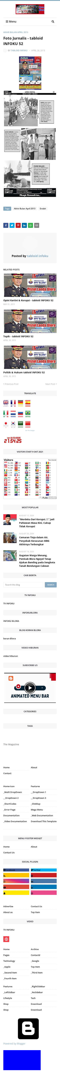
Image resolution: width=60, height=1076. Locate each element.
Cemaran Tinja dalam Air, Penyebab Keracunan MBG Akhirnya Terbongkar (34, 541)
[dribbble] (44, 892)
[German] (21, 405)
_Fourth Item (9, 978)
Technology (9, 960)
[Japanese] (6, 426)
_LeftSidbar (9, 992)
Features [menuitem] (35, 786)
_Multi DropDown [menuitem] (12, 792)
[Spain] (28, 405)
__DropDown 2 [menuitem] (10, 797)
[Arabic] (21, 426)
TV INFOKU (8, 603)
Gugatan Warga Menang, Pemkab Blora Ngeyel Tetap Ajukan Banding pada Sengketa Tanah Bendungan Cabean (37, 560)
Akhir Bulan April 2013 (15, 32)
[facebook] (16, 870)
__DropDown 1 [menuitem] (38, 792)
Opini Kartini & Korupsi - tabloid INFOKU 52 (28, 300)
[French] (14, 405)
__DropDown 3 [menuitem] (38, 797)
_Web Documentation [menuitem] (42, 815)
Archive (35, 949)
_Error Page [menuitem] (9, 809)
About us (7, 912)
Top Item (35, 912)
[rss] (16, 875)
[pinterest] (44, 830)
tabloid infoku (19, 50)
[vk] (44, 881)
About (34, 767)
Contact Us (8, 852)
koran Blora (9, 638)
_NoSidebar (37, 992)
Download (36, 1003)
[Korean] (14, 426)
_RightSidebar (38, 986)
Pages (6, 955)
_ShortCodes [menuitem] (9, 803)
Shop (5, 1003)
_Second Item (10, 972)
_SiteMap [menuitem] (35, 803)
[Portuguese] (28, 416)
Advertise (8, 906)
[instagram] (16, 830)
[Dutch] (14, 416)
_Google (35, 960)
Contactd (35, 955)
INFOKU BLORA (11, 620)
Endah (43, 208)
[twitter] (44, 870)
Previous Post (11, 383)
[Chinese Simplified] (28, 426)
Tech (33, 998)
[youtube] (16, 887)
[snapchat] (16, 892)
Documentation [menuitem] (11, 815)
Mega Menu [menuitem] (37, 809)
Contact (7, 773)
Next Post (50, 383)
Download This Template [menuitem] (43, 821)
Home (6, 767)
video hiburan (10, 656)
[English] (6, 405)
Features (7, 986)
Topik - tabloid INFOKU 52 (18, 336)
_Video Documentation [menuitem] (15, 821)
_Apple (6, 966)
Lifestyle (7, 998)
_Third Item (36, 972)
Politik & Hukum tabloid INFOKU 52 (24, 372)
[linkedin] (44, 887)
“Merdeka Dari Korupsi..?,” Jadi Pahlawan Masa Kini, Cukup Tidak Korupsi (36, 523)
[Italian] (6, 416)
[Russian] (21, 416)
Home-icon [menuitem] (8, 786)
